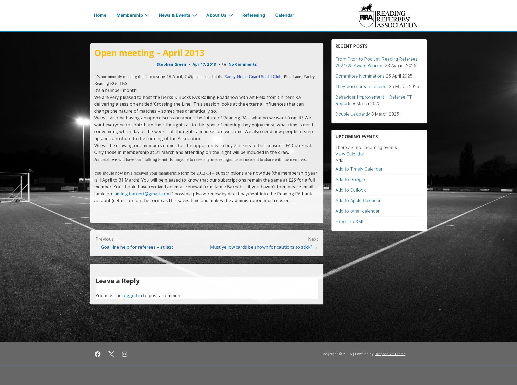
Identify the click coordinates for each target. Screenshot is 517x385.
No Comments (243, 64)
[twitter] (111, 354)
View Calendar (350, 154)
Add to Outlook (351, 190)
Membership (130, 15)
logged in (132, 296)
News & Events (175, 15)
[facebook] (98, 354)
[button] (340, 160)
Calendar (284, 15)
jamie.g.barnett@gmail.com (141, 194)
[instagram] (125, 354)
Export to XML (350, 221)
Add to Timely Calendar (359, 169)
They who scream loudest (362, 86)
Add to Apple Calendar (358, 200)
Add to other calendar (358, 211)
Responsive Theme (390, 354)
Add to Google (350, 179)
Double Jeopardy (353, 114)
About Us (216, 15)
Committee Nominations (360, 76)
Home (100, 15)
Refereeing (253, 15)
